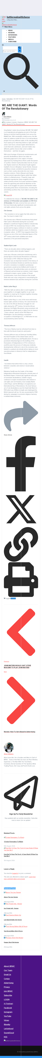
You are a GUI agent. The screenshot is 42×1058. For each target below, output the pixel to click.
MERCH (11, 39)
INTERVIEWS (12, 35)
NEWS (10, 30)
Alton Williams (7, 116)
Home (3, 99)
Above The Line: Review (11, 897)
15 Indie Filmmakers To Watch (13, 841)
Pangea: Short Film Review (11, 942)
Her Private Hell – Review (11, 908)
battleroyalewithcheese (18, 17)
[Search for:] (12, 51)
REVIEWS (11, 33)
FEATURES (12, 37)
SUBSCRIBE (12, 41)
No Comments (5, 118)
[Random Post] (3, 45)
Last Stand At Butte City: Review (13, 920)
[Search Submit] (20, 49)
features (13, 598)
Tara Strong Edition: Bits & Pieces (13, 931)
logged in (15, 873)
